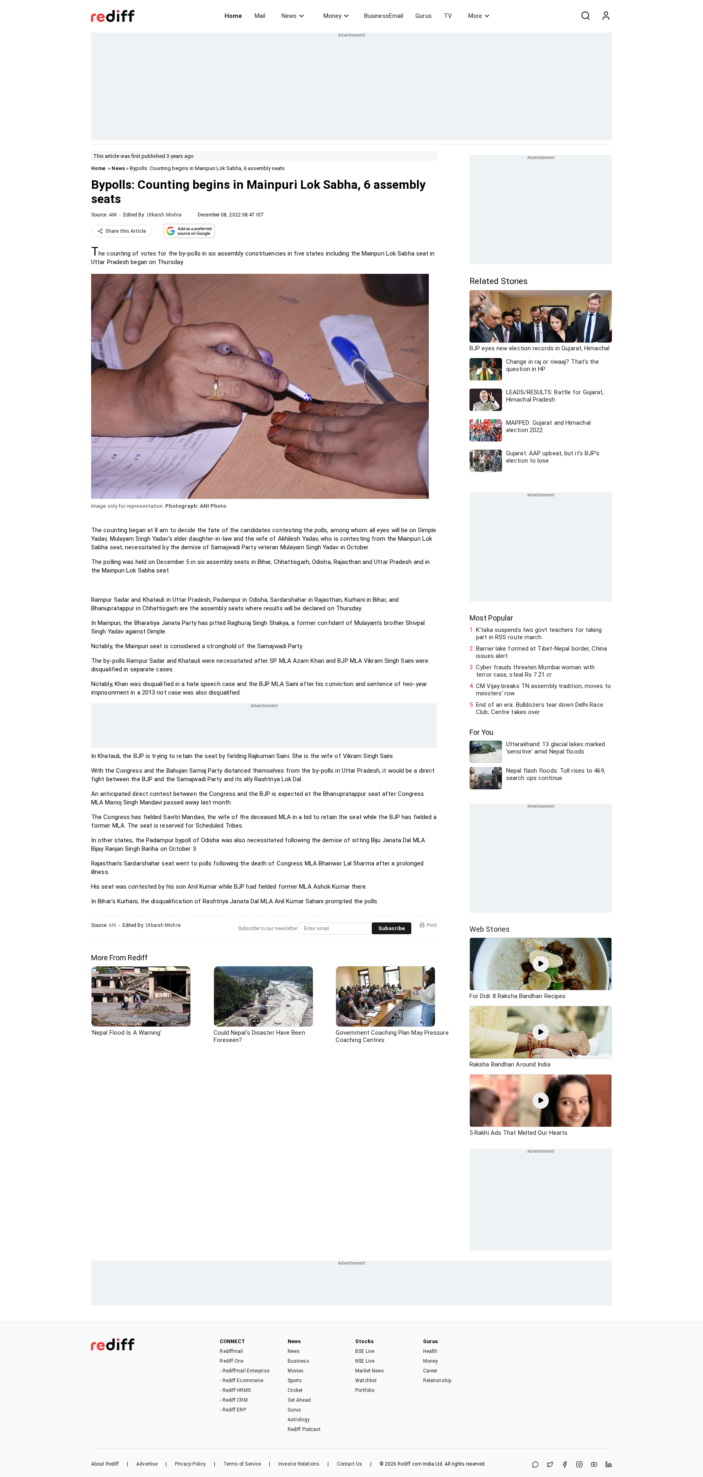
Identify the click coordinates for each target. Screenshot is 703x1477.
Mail (260, 16)
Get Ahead (299, 1400)
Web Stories (489, 929)
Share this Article (125, 231)
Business (298, 1361)
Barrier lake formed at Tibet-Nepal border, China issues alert (541, 652)
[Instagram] (579, 1465)
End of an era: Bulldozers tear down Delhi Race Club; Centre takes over (539, 708)
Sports (295, 1380)
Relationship (437, 1380)
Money (332, 16)
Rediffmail (231, 1351)
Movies (296, 1371)
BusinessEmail (383, 16)
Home (233, 16)
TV (448, 16)
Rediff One (231, 1361)
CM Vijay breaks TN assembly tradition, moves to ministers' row (543, 689)
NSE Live (364, 1361)
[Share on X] (550, 1465)
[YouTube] (594, 1465)
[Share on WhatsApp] (535, 1465)
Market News (369, 1371)
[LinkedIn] (608, 1465)
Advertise (146, 1464)
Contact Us (349, 1464)
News (289, 16)
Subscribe (391, 928)
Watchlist (366, 1380)
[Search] (585, 15)
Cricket (295, 1390)
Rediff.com (409, 1464)
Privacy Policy (190, 1464)
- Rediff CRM (233, 1400)
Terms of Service (242, 1464)
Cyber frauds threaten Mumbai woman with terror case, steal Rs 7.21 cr (535, 671)
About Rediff (105, 1464)
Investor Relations (298, 1464)
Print (432, 925)
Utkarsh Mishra (164, 215)
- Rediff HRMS (235, 1390)
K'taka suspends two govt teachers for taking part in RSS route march (539, 633)
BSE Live (364, 1351)
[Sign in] (606, 15)
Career (430, 1371)
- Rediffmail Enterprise (244, 1371)
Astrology (299, 1419)
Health (430, 1351)
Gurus (423, 16)
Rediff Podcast (304, 1429)
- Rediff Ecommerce (241, 1380)
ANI (113, 215)
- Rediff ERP (233, 1410)
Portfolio (364, 1390)
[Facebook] (564, 1465)
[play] (541, 964)
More (475, 16)
